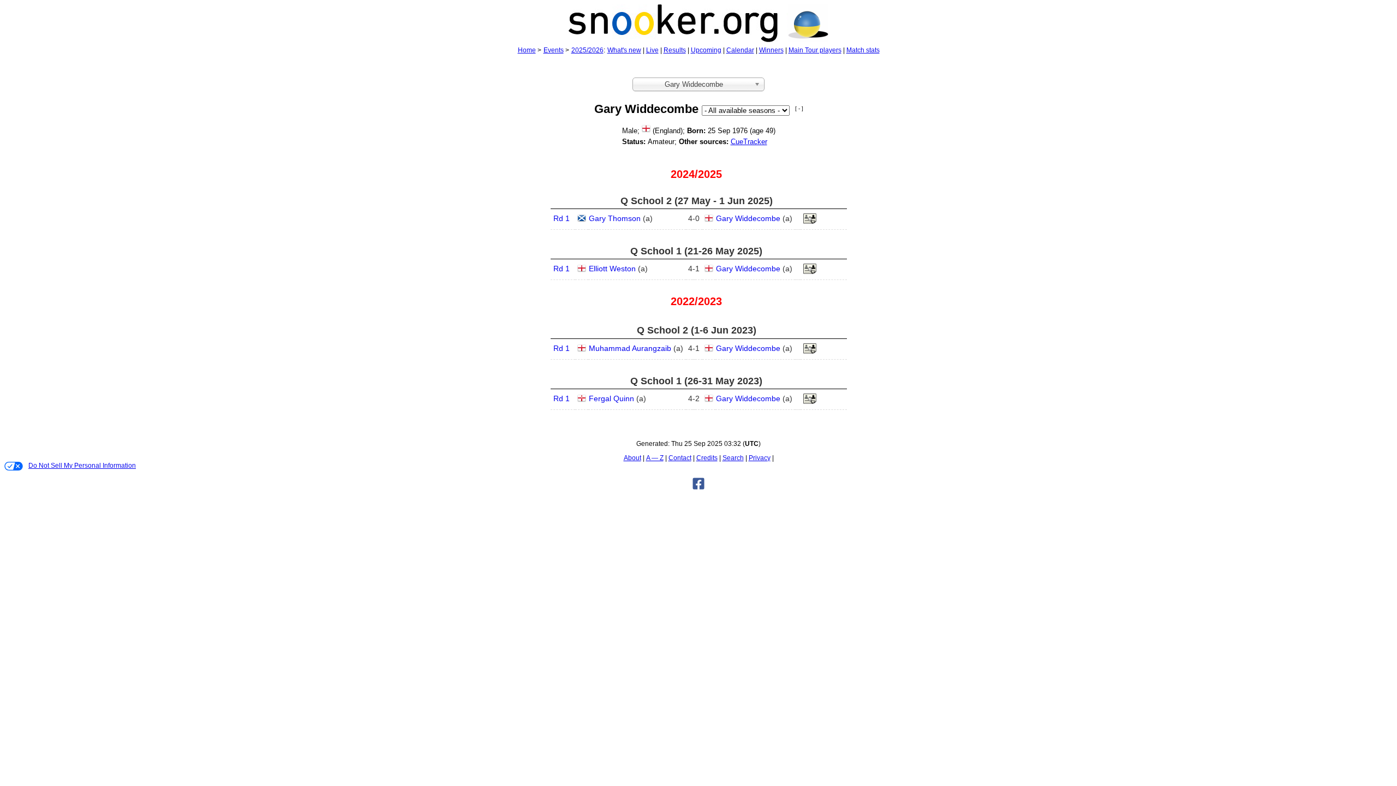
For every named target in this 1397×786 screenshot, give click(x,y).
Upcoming (706, 50)
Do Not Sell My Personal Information (82, 465)
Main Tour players (815, 50)
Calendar (740, 50)
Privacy (760, 458)
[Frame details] (809, 221)
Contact (679, 458)
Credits (707, 458)
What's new (624, 50)
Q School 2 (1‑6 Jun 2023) (696, 330)
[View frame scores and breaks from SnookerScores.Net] (809, 351)
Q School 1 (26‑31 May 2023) (696, 381)
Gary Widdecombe (748, 218)
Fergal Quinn (611, 398)
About (632, 458)
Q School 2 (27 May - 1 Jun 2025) (696, 200)
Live (652, 50)
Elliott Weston (612, 268)
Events (554, 50)
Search (733, 458)
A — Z (655, 458)
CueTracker (749, 142)
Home (527, 50)
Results (675, 50)
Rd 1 (561, 218)
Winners (771, 50)
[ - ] (799, 108)
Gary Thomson (615, 218)
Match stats (863, 50)
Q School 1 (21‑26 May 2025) (696, 251)
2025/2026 (587, 50)
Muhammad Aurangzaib (630, 348)
